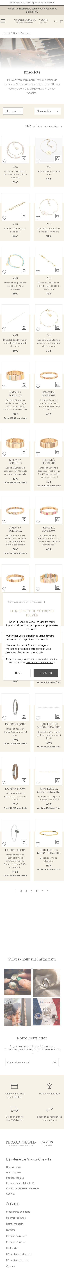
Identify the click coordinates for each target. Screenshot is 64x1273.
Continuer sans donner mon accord (26, 601)
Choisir (18, 672)
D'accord (46, 672)
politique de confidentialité (39, 662)
